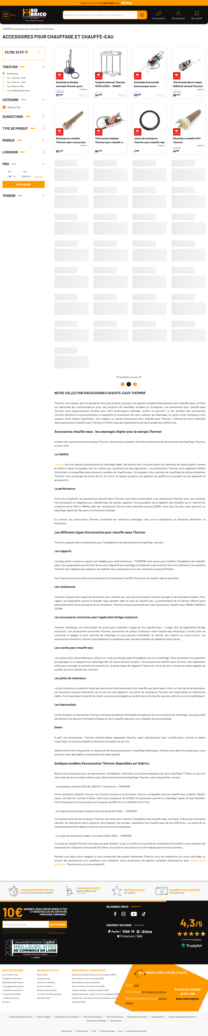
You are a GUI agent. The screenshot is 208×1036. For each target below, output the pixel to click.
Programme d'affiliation (12, 978)
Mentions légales (44, 1017)
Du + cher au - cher (16, 82)
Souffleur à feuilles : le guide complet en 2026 (90, 990)
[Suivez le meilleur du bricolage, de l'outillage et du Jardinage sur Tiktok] (144, 913)
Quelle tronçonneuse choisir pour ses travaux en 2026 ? (94, 974)
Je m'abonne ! (58, 924)
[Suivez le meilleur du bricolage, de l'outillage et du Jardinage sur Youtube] (134, 913)
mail (136, 985)
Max (25, 171)
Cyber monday (82, 1031)
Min (9, 171)
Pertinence (12, 73)
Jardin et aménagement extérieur (181, 1017)
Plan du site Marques (114, 1017)
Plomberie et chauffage (96, 1020)
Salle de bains (115, 1020)
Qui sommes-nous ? (10, 974)
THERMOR (7, 29)
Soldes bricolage (107, 1031)
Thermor (59, 464)
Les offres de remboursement (49, 994)
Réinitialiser (38, 176)
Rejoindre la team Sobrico (13, 982)
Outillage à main (157, 1017)
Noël (94, 1031)
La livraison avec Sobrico (12, 990)
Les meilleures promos (18, 90)
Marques (11, 107)
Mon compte (42, 974)
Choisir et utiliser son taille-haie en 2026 (88, 986)
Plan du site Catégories (92, 1017)
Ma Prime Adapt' (43, 998)
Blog (121, 1031)
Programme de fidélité (11, 994)
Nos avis (6, 1002)
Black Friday (66, 1031)
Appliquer (24, 184)
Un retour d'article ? (45, 986)
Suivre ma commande (46, 982)
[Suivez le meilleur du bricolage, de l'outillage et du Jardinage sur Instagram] (123, 913)
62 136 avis (197, 939)
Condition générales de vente (20, 1017)
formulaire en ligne (154, 992)
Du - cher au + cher (16, 77)
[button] (9, 14)
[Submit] (142, 15)
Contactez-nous (43, 978)
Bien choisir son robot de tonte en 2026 (88, 978)
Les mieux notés (15, 86)
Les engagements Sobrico (13, 986)
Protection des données (47, 990)
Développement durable (137, 1031)
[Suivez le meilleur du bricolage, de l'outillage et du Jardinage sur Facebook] (115, 913)
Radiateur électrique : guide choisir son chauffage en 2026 (95, 994)
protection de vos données (55, 933)
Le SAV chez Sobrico (10, 998)
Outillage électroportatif (137, 1017)
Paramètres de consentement (67, 1017)
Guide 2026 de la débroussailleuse (86, 982)
